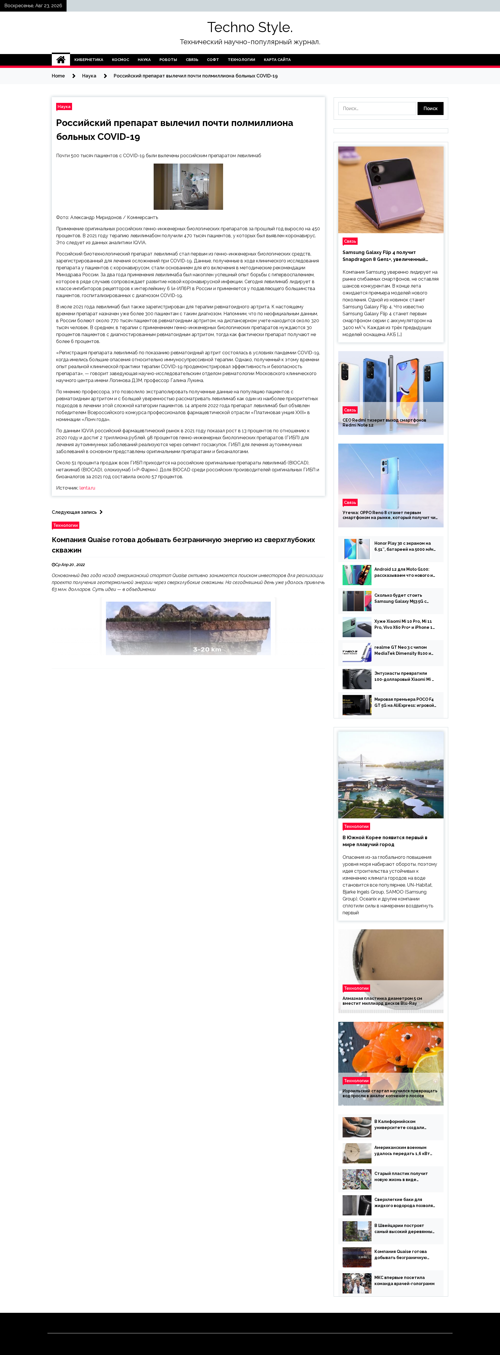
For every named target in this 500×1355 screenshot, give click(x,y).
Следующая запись (74, 512)
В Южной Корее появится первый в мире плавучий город (385, 841)
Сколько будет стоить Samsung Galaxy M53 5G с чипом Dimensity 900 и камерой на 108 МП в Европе (404, 599)
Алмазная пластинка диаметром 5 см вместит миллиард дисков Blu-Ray (382, 1001)
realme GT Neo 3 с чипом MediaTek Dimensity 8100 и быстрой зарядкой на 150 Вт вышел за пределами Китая (404, 651)
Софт (213, 60)
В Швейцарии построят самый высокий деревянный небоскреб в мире (404, 1229)
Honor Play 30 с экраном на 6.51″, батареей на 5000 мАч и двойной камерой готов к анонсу (403, 547)
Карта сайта (277, 60)
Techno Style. (250, 27)
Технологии (241, 60)
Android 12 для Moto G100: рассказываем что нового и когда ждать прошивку (403, 573)
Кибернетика (88, 60)
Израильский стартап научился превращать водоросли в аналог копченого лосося (390, 1093)
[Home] (61, 60)
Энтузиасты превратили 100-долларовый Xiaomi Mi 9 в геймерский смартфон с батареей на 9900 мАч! (404, 677)
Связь (192, 60)
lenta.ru (87, 488)
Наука (144, 60)
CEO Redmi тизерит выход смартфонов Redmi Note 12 (384, 422)
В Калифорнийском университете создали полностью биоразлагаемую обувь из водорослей (405, 1125)
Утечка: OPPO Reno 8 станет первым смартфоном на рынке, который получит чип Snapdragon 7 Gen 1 (390, 515)
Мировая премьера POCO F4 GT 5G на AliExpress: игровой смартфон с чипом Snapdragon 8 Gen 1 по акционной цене (404, 703)
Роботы (168, 60)
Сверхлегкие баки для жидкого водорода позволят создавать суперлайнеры (404, 1203)
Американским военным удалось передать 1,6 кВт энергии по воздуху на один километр (403, 1151)
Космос (120, 60)
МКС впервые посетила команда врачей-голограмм (404, 1280)
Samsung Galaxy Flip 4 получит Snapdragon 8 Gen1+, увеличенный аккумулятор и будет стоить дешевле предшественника (389, 256)
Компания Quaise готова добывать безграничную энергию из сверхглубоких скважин (402, 1255)
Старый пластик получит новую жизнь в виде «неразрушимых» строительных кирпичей (401, 1177)
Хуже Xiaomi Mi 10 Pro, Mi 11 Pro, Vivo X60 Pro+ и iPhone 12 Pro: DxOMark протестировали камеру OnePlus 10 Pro (404, 625)
